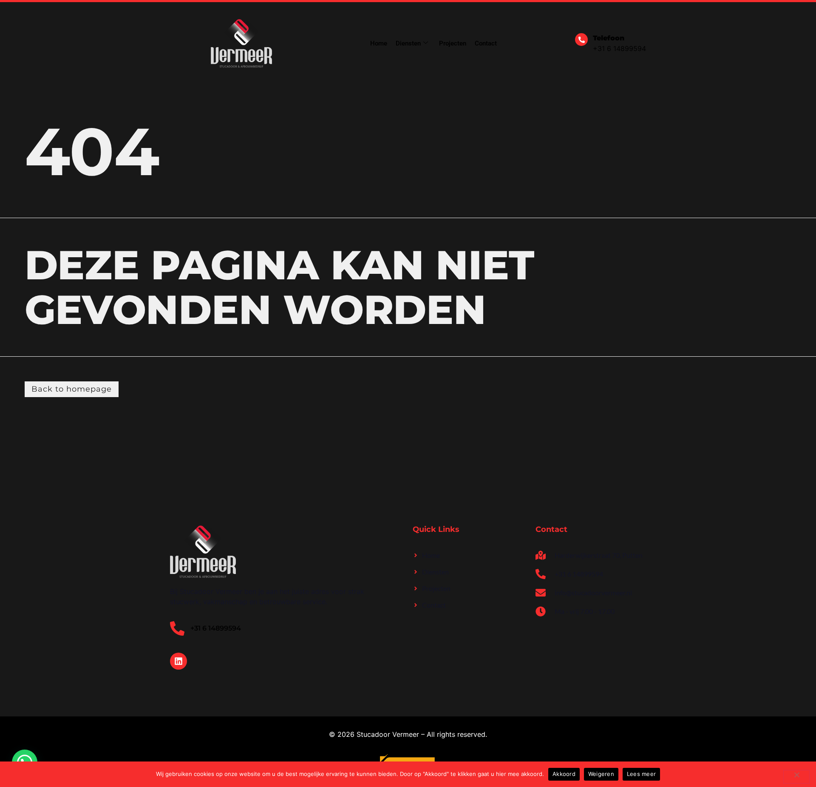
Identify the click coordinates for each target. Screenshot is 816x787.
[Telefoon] (581, 39)
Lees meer (641, 773)
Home (378, 43)
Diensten (408, 43)
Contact (486, 43)
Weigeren (601, 773)
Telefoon (608, 38)
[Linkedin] (178, 661)
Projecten (452, 43)
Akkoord (563, 773)
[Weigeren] (796, 777)
